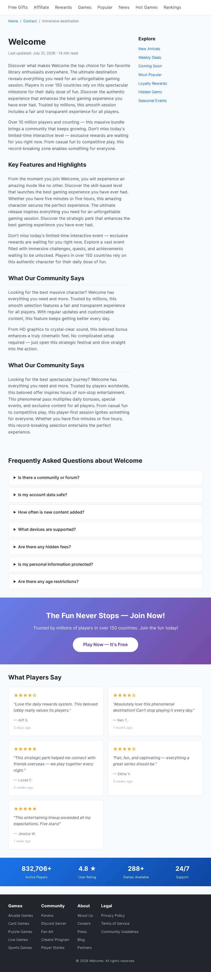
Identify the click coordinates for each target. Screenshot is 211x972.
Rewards (63, 7)
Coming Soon (150, 66)
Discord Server (53, 923)
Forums (47, 915)
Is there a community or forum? (49, 477)
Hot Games (146, 7)
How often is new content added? (51, 512)
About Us (85, 915)
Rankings (172, 7)
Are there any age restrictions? (48, 581)
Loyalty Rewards (152, 83)
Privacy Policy (113, 915)
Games (84, 7)
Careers (84, 923)
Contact (30, 21)
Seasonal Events (152, 100)
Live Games (18, 939)
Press (82, 931)
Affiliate (41, 7)
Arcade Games (20, 915)
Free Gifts (18, 7)
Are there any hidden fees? (44, 546)
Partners (84, 947)
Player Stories (52, 947)
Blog (81, 939)
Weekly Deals (149, 57)
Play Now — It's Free (105, 644)
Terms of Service (115, 923)
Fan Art (47, 931)
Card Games (18, 923)
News (124, 7)
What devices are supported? (47, 529)
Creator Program (55, 939)
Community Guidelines (119, 931)
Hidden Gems (150, 92)
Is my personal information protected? (55, 564)
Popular (105, 7)
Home (13, 21)
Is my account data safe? (42, 494)
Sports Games (20, 947)
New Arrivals (149, 48)
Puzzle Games (20, 931)
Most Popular (150, 74)
